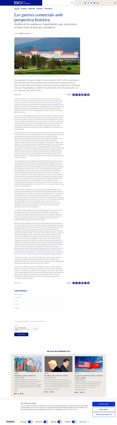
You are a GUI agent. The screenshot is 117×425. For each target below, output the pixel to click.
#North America (51, 389)
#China (46, 389)
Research (40, 8)
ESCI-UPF (17, 8)
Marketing (31, 8)
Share (22, 393)
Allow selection (103, 409)
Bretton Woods (52, 102)
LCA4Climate (48, 8)
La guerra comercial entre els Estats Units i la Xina (89, 376)
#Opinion (57, 389)
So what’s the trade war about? (56, 375)
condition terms (42, 321)
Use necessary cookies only (103, 414)
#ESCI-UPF (16, 94)
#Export (16, 390)
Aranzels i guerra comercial (25, 375)
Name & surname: (18, 294)
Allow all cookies (103, 404)
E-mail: (16, 301)
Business (24, 8)
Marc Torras (48, 377)
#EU (20, 94)
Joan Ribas (16, 377)
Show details (83, 422)
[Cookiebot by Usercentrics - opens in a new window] (10, 422)
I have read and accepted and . (31, 321)
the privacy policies (32, 321)
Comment (16, 308)
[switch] (45, 422)
